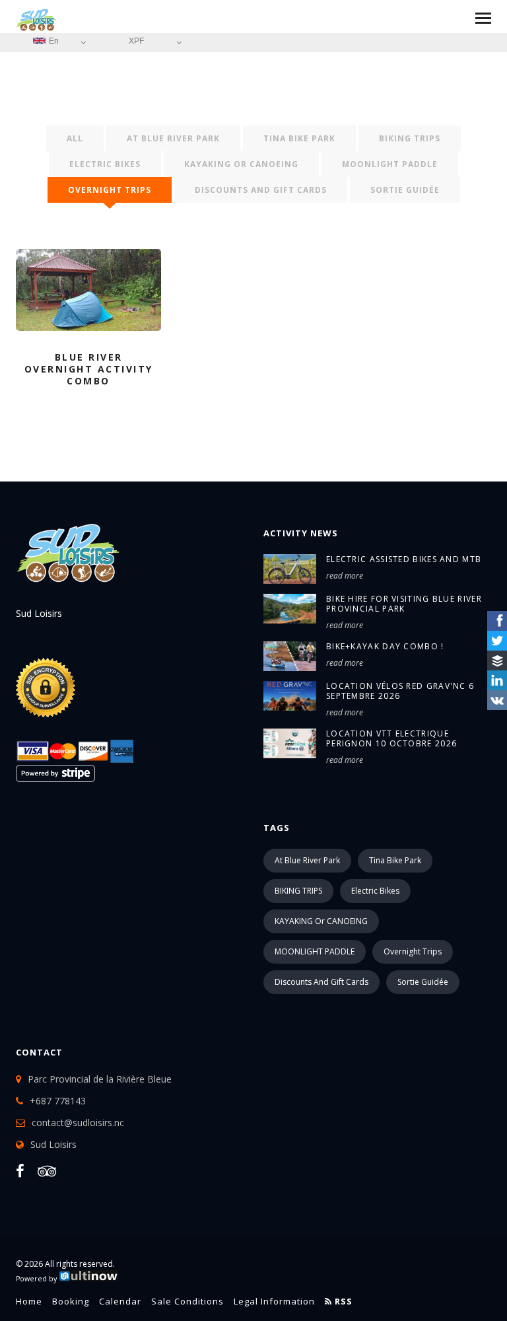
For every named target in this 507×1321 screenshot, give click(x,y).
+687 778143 (58, 1100)
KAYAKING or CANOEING (241, 164)
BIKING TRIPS (409, 138)
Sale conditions (187, 1301)
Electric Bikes (105, 164)
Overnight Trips (109, 190)
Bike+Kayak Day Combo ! (385, 646)
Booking (70, 1301)
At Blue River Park (173, 138)
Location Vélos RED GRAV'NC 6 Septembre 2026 (400, 691)
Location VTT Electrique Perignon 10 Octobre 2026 (391, 738)
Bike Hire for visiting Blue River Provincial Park (404, 604)
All (75, 138)
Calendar (120, 1301)
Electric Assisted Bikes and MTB (403, 559)
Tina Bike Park (299, 138)
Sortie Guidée (405, 190)
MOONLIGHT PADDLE (390, 164)
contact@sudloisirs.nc (78, 1122)
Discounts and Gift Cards (261, 190)
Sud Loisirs (53, 1144)
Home (29, 1301)
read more (344, 575)
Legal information (274, 1301)
